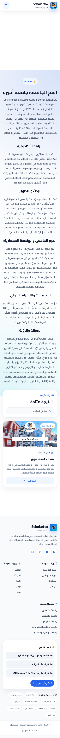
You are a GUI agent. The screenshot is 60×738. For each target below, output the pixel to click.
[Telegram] (47, 552)
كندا (18, 581)
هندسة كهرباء (15, 695)
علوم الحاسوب (14, 708)
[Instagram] (40, 552)
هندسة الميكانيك (48, 701)
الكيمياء (17, 701)
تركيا (18, 586)
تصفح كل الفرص (44, 683)
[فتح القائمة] (6, 5)
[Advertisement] (37, 643)
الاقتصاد (42, 708)
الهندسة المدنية (31, 701)
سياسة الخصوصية (29, 730)
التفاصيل (31, 481)
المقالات (53, 581)
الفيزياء (52, 708)
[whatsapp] (32, 552)
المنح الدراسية (50, 570)
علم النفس (51, 715)
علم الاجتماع (29, 708)
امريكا (17, 575)
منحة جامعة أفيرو (42, 459)
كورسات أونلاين (49, 575)
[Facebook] (54, 552)
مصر (18, 592)
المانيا (18, 570)
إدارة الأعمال (31, 695)
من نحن (53, 586)
